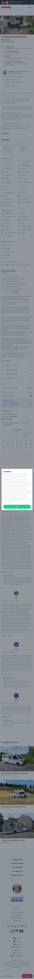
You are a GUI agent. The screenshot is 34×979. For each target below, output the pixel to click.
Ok (17, 507)
